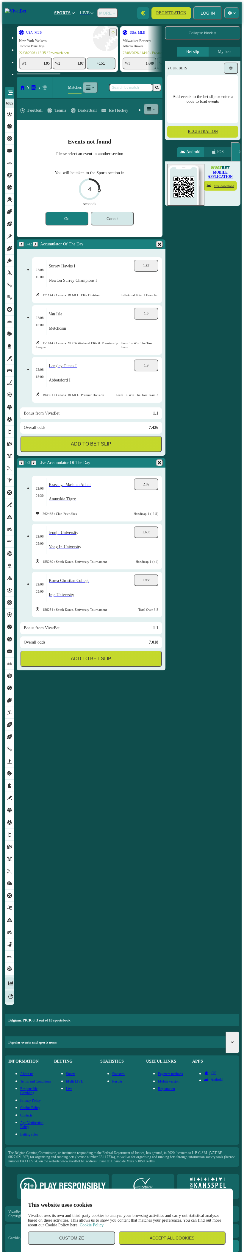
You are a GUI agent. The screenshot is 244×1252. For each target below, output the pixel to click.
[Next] (35, 244)
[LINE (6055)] (22, 88)
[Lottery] (33, 88)
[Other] (90, 87)
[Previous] (21, 244)
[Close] (235, 151)
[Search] (157, 87)
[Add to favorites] (113, 32)
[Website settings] (231, 13)
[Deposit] (143, 13)
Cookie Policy (92, 1225)
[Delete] (159, 244)
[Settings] (231, 68)
